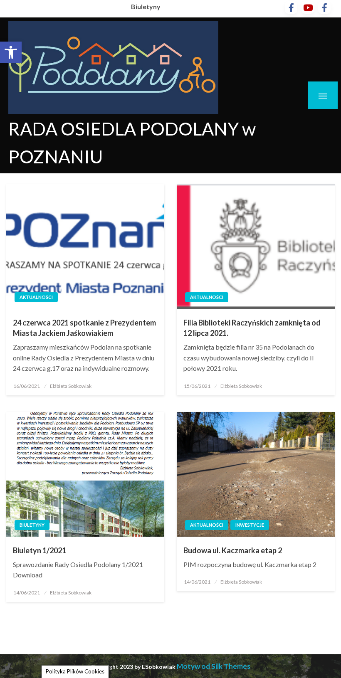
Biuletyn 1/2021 (39, 550)
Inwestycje (249, 525)
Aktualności (36, 297)
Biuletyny (146, 6)
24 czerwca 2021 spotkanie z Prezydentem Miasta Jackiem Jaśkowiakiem (84, 328)
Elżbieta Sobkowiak (70, 386)
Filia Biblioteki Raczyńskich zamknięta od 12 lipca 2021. (252, 328)
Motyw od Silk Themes (213, 666)
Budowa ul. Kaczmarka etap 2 (232, 550)
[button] (11, 52)
